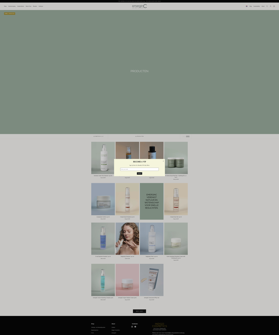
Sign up (139, 173)
